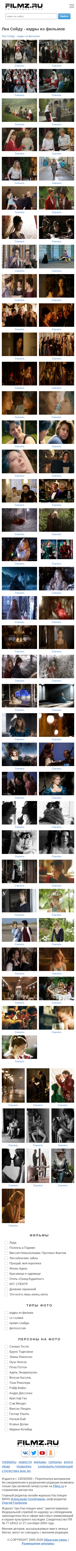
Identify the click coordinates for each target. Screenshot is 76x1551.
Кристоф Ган (18, 1398)
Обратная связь (55, 1539)
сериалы (55, 1462)
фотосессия (17, 1328)
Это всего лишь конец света (28, 1294)
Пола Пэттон (18, 1367)
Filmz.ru (58, 1486)
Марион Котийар (20, 1429)
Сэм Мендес (17, 1403)
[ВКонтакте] (25, 1453)
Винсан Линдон (20, 1408)
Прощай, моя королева (25, 1263)
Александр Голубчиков (28, 1499)
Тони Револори (19, 1382)
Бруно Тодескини (21, 1351)
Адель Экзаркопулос (23, 1372)
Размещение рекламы (38, 1543)
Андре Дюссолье (20, 1393)
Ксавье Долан (18, 1424)
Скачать (19, 65)
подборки (24, 1466)
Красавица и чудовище (25, 1273)
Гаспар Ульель (19, 1413)
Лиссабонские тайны (23, 1258)
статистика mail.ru (16, 1471)
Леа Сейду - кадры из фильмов (21, 36)
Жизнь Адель (18, 1268)
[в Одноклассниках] (50, 1453)
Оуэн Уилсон (18, 1362)
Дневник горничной (22, 1289)
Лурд (12, 1242)
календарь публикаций (55, 1466)
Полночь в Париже (22, 1247)
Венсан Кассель (20, 1377)
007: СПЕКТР (18, 1284)
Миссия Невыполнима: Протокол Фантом (37, 1253)
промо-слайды (19, 1323)
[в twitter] (33, 1453)
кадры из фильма (21, 1312)
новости (25, 1462)
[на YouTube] (42, 1453)
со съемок (16, 1317)
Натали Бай (17, 1419)
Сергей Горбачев (14, 1502)
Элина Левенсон (20, 1356)
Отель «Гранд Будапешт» (26, 1278)
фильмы (40, 1462)
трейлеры (9, 1462)
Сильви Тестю (19, 1346)
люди (6, 1466)
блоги (68, 1462)
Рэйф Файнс (17, 1388)
